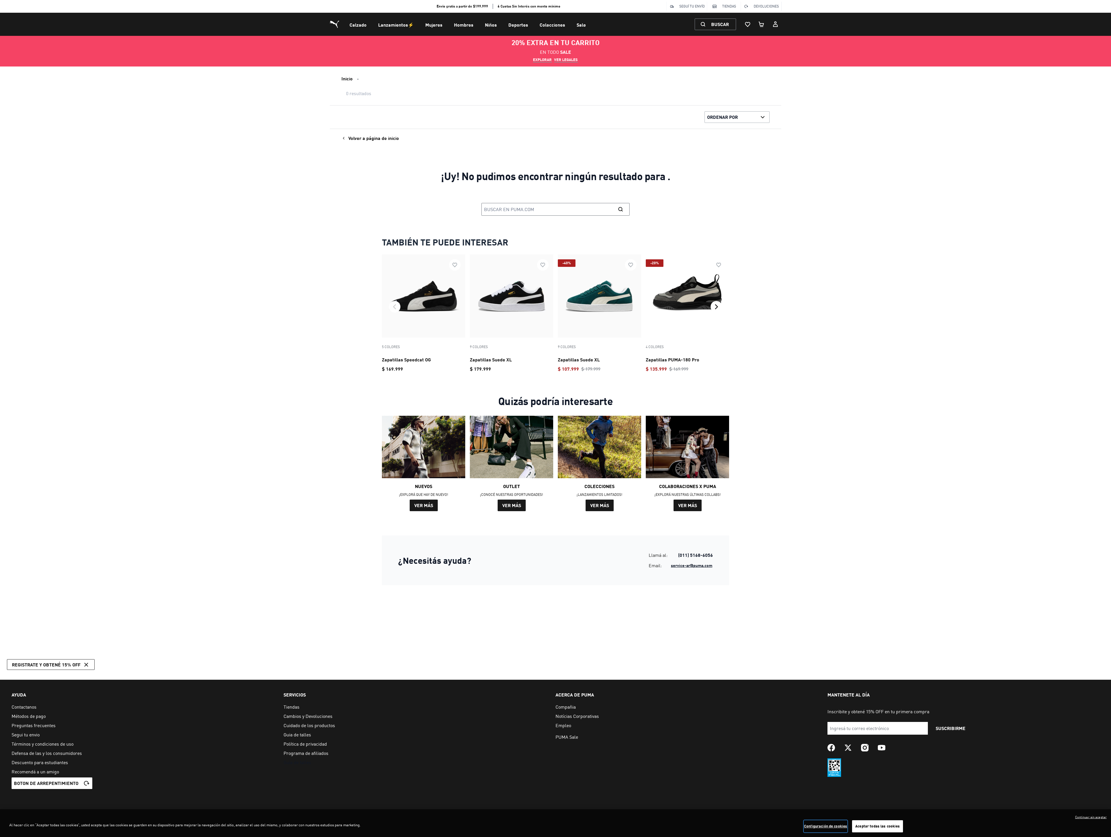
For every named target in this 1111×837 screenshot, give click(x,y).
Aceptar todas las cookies (877, 826)
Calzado (358, 24)
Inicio (347, 78)
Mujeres (433, 24)
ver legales (566, 59)
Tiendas (729, 6)
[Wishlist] (747, 24)
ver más (423, 505)
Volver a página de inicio (373, 138)
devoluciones (766, 6)
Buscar (720, 24)
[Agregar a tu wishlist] (455, 265)
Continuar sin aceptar (1091, 817)
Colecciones (552, 24)
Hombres (463, 24)
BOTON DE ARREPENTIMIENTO (46, 783)
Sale (581, 24)
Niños (491, 24)
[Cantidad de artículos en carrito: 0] (761, 24)
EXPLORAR (542, 59)
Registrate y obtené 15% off (46, 664)
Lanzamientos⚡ (396, 24)
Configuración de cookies (825, 826)
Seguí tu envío (692, 6)
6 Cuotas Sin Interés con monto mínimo (529, 6)
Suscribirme (950, 728)
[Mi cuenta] (775, 24)
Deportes (518, 24)
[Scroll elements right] (716, 307)
